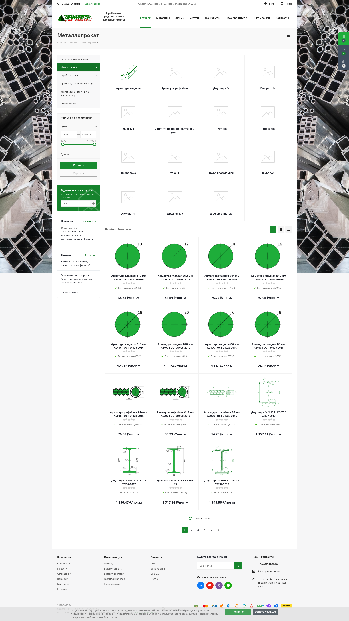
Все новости (89, 221)
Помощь (109, 563)
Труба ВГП (174, 173)
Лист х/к (221, 128)
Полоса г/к (268, 128)
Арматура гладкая (128, 88)
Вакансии (62, 578)
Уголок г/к (128, 213)
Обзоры (155, 578)
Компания (64, 557)
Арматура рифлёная (174, 88)
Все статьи (90, 255)
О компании (64, 563)
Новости (62, 568)
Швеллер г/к (174, 213)
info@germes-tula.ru (269, 571)
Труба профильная (221, 173)
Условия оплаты (113, 568)
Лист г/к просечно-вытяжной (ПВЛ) (174, 130)
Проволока (128, 173)
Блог (153, 563)
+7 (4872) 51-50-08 (268, 564)
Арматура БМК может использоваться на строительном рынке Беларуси (77, 235)
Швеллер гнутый (221, 213)
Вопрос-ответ (158, 568)
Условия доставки (114, 573)
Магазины (63, 584)
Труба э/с (268, 173)
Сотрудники (64, 573)
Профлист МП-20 (70, 292)
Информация (113, 557)
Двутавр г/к (221, 88)
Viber (219, 585)
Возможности (112, 584)
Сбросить (78, 173)
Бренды (155, 573)
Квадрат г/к (268, 88)
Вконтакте (200, 585)
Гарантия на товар (114, 578)
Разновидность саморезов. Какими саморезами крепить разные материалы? (76, 279)
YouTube (210, 585)
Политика (62, 589)
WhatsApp (228, 585)
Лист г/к (128, 128)
